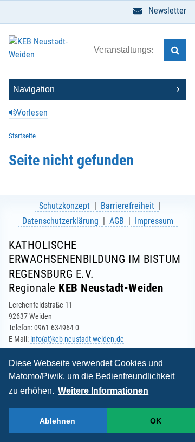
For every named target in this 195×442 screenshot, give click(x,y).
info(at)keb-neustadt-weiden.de (77, 339)
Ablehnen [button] (57, 421)
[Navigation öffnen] (97, 89)
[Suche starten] (175, 50)
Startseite (22, 136)
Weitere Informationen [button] (103, 390)
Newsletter (166, 10)
